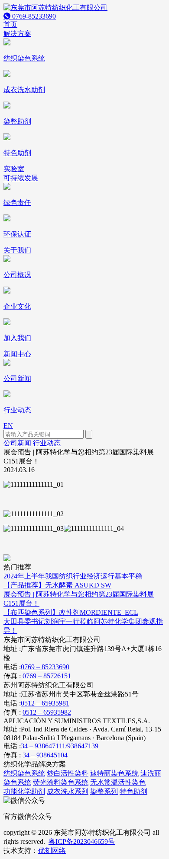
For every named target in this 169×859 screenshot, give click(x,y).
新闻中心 (17, 354)
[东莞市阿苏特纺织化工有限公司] (55, 7)
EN (8, 425)
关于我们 (17, 250)
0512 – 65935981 (45, 703)
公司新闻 (17, 443)
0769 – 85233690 (45, 667)
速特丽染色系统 (114, 773)
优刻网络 (52, 850)
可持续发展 (20, 178)
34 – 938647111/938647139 (59, 746)
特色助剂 (133, 791)
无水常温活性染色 (118, 782)
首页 (10, 24)
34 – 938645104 (45, 755)
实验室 (13, 168)
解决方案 (17, 33)
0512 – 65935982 (47, 712)
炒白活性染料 (67, 773)
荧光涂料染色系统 (60, 782)
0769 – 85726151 (47, 676)
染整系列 (104, 791)
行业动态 (47, 443)
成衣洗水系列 (67, 791)
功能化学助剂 (24, 791)
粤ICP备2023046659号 (82, 841)
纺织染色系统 (24, 773)
